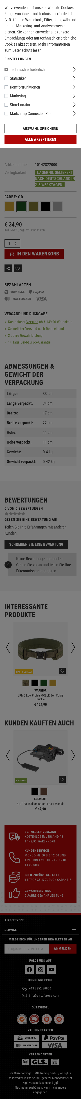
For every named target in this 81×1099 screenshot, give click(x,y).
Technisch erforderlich (27, 69)
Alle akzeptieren (40, 139)
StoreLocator (20, 104)
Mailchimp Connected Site (30, 113)
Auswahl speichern (40, 128)
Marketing (18, 95)
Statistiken (18, 78)
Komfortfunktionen (25, 87)
